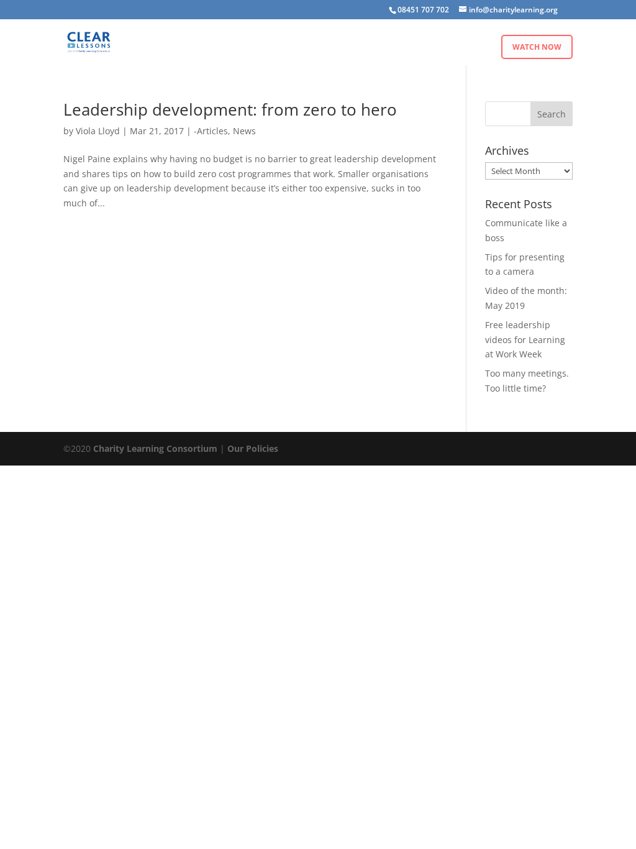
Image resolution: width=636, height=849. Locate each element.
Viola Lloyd (98, 131)
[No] (620, 818)
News (244, 131)
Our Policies (252, 448)
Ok (291, 833)
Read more (335, 833)
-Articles (211, 131)
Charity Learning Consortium (155, 448)
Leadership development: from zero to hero (230, 109)
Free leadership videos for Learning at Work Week (525, 339)
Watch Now (536, 47)
